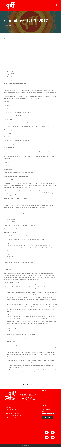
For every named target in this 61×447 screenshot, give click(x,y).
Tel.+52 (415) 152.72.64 (10, 409)
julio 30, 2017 (8, 25)
